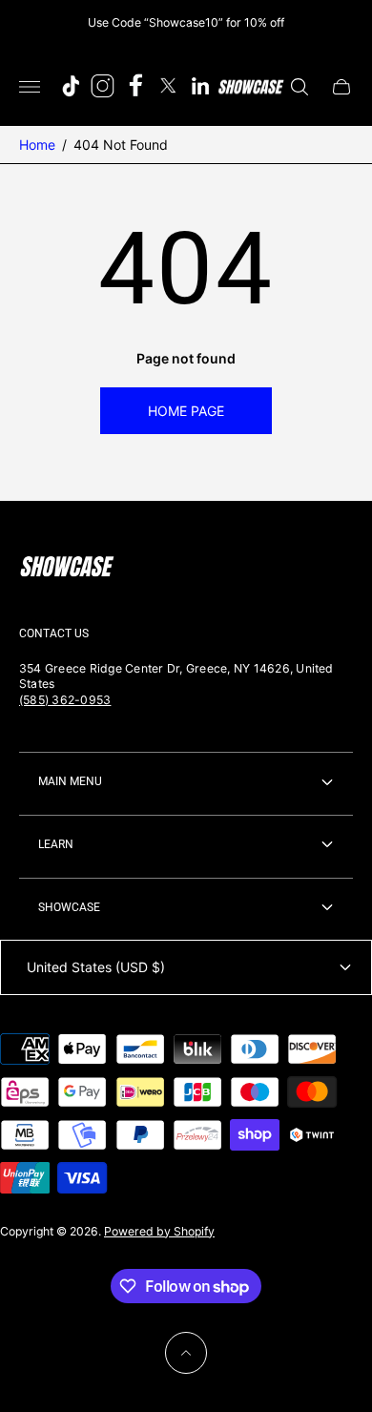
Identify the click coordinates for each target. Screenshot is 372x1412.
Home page (186, 411)
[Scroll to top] (186, 1353)
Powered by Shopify (159, 1231)
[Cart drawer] (341, 87)
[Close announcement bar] (343, 22)
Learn (55, 844)
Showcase (69, 907)
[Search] (299, 87)
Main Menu (70, 781)
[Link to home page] (66, 568)
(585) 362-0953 (65, 700)
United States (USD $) (96, 967)
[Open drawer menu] (30, 87)
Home (37, 144)
